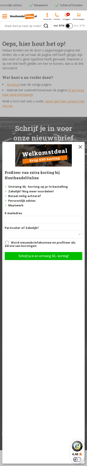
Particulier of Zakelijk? (22, 228)
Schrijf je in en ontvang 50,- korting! (44, 256)
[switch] (77, 459)
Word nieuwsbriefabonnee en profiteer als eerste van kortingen (40, 244)
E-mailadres (13, 213)
